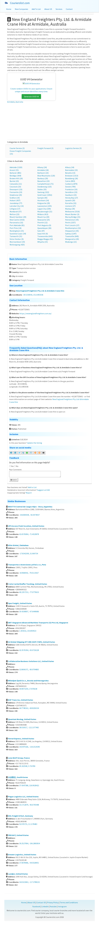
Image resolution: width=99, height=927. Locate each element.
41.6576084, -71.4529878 (29, 534)
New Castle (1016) (17, 220)
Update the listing (34, 443)
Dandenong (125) (44, 186)
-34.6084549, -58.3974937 (29, 515)
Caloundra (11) (16, 184)
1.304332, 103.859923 (27, 631)
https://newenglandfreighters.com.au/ (35, 313)
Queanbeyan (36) (44, 228)
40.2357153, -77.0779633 (29, 592)
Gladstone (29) (16, 195)
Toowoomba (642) (45, 236)
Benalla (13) (70, 173)
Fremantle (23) (16, 192)
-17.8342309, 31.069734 (28, 553)
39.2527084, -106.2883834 (29, 843)
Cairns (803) (70, 181)
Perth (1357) (70, 222)
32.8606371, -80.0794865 (29, 669)
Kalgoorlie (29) (43, 203)
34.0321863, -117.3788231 (29, 882)
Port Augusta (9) (44, 225)
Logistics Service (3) (73, 148)
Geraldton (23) (71, 192)
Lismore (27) (70, 206)
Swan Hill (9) (42, 233)
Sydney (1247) (70, 233)
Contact (69, 9)
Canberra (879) (71, 184)
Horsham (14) (43, 200)
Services (59, 9)
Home (8, 9)
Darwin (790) (70, 186)
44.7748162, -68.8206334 (29, 708)
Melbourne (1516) (72, 211)
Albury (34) (69, 167)
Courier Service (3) (17, 148)
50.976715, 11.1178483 (28, 824)
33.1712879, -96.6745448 (29, 805)
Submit (14, 480)
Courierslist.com (20, 3)
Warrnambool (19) (17, 242)
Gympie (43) (42, 198)
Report (29, 493)
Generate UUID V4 (31, 96)
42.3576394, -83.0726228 (29, 650)
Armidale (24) (43, 170)
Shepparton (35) (72, 231)
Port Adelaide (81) (17, 225)
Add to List (32, 487)
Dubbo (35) (41, 189)
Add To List (36, 9)
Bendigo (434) (15, 175)
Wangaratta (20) (72, 239)
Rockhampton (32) (73, 228)
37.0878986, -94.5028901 (29, 863)
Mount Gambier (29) (18, 217)
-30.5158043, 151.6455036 (33, 295)
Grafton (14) (15, 198)
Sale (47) (41, 231)
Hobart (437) (15, 200)
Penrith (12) (42, 222)
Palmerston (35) (72, 220)
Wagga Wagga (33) (45, 239)
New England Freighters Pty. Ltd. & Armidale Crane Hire (40, 291)
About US (48, 9)
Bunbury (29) (42, 178)
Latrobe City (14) (17, 206)
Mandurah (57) (15, 211)
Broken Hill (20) (16, 178)
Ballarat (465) (15, 173)
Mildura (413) (42, 214)
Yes (12, 466)
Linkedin (45, 906)
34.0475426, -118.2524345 (29, 747)
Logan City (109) (44, 209)
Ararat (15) (14, 170)
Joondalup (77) (16, 203)
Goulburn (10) (71, 195)
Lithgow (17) (15, 209)
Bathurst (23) (43, 173)
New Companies (21, 9)
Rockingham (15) (17, 231)
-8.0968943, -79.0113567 (29, 573)
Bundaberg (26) (71, 178)
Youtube (53, 906)
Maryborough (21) (44, 211)
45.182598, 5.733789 (27, 766)
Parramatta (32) (16, 222)
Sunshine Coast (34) (18, 233)
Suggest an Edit (43, 490)
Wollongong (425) (17, 244)
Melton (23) (14, 214)
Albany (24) (42, 167)
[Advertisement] (49, 121)
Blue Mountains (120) (46, 175)
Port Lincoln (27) (72, 225)
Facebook (36, 906)
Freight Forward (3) (45, 148)
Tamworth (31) (16, 236)
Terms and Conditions (69, 902)
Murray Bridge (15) (72, 217)
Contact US (41, 902)
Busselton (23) (43, 181)
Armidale (11, 102)
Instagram (62, 906)
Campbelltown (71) (45, 184)
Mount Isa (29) (43, 217)
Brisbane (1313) (71, 175)
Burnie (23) (14, 181)
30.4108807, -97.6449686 (29, 611)
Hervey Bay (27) (71, 198)
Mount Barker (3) (72, 214)
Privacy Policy (52, 902)
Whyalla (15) (42, 242)
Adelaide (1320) (16, 167)
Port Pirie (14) (15, 228)
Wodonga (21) (71, 242)
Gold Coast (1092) (44, 195)
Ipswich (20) (70, 200)
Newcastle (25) (43, 220)
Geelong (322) (43, 192)
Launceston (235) (44, 206)
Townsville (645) (72, 236)
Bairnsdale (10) (71, 170)
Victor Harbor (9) (17, 239)
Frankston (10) (71, 189)
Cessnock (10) (15, 186)
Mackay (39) (70, 209)
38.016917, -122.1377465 (29, 727)
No (17, 466)
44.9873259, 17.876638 (28, 689)
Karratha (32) (70, 203)
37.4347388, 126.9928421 (29, 785)
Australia (19, 102)
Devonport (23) (16, 189)
